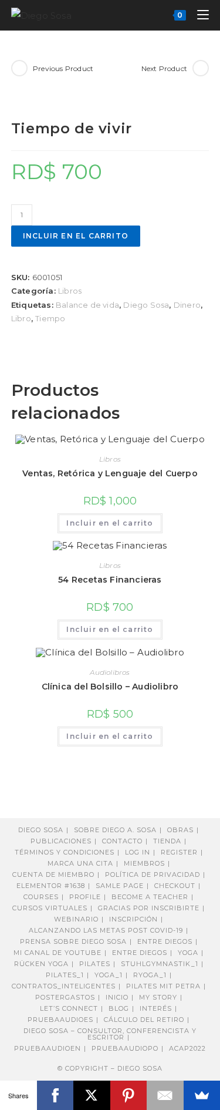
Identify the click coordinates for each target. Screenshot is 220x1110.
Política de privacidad (152, 874)
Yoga (188, 952)
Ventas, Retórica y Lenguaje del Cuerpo (110, 473)
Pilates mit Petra (163, 986)
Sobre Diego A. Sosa (115, 830)
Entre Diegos (164, 941)
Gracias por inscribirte (148, 908)
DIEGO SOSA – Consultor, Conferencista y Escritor (110, 1034)
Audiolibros (110, 672)
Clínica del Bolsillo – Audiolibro (110, 686)
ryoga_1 (150, 975)
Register (179, 852)
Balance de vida (87, 305)
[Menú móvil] (198, 15)
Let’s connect (69, 1008)
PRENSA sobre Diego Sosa (73, 941)
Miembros (144, 863)
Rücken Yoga (41, 964)
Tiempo (50, 318)
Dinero (187, 305)
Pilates (94, 964)
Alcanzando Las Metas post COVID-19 (106, 930)
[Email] (165, 1095)
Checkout (174, 886)
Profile (85, 897)
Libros (70, 290)
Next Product (164, 68)
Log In (137, 852)
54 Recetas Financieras (109, 579)
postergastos (65, 997)
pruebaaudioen (47, 1048)
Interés (156, 1008)
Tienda (167, 841)
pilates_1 (65, 975)
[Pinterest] (128, 1095)
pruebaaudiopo (125, 1048)
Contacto (122, 841)
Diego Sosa (146, 305)
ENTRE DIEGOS (139, 952)
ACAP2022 (187, 1048)
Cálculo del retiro (144, 1019)
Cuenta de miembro (53, 874)
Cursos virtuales (49, 908)
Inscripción (133, 919)
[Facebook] (55, 1095)
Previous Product (63, 68)
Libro (21, 318)
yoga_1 (108, 975)
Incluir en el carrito (75, 235)
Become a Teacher (149, 897)
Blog (119, 1008)
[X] (91, 1095)
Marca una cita (80, 863)
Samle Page (120, 886)
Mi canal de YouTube (57, 952)
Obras (180, 830)
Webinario (76, 919)
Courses (41, 897)
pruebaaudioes (60, 1019)
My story (158, 997)
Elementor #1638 (50, 886)
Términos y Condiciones (64, 852)
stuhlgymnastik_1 (159, 964)
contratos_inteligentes (64, 986)
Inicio (117, 997)
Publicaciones (61, 841)
